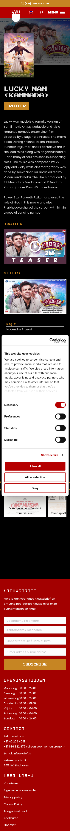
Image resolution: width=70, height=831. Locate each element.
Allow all (35, 466)
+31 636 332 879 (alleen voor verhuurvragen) (34, 746)
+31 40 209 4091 (14, 741)
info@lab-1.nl (22, 753)
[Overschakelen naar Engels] (31, 12)
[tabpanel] (35, 296)
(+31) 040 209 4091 (37, 3)
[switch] (60, 417)
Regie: (11, 324)
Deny (35, 488)
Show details (49, 454)
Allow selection (35, 477)
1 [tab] (39, 317)
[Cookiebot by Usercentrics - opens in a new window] (50, 340)
